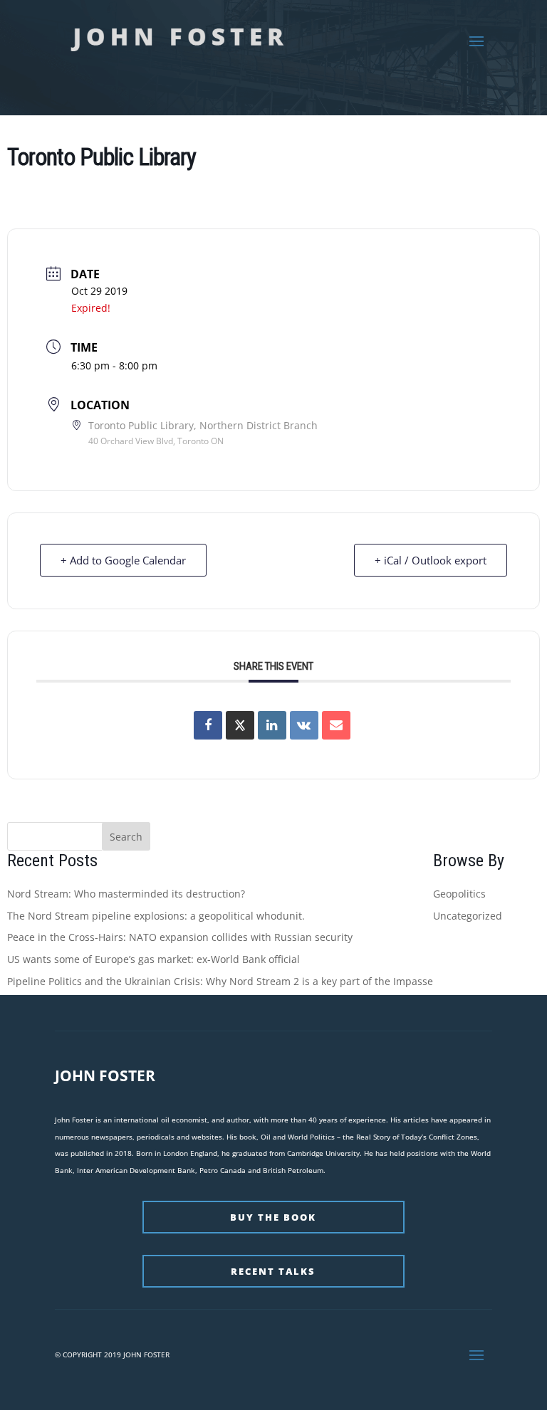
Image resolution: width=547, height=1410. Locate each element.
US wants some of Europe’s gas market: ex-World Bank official (153, 959)
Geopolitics (459, 893)
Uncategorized (467, 915)
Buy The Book (273, 1217)
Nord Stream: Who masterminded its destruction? (126, 893)
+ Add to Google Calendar (123, 560)
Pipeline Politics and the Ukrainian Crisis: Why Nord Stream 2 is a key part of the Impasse (220, 981)
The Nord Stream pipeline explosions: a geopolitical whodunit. (156, 915)
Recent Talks (273, 1271)
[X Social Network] (240, 725)
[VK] (304, 725)
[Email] (336, 725)
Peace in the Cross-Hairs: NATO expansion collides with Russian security (180, 937)
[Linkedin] (272, 725)
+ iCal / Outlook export (430, 560)
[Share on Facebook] (208, 725)
